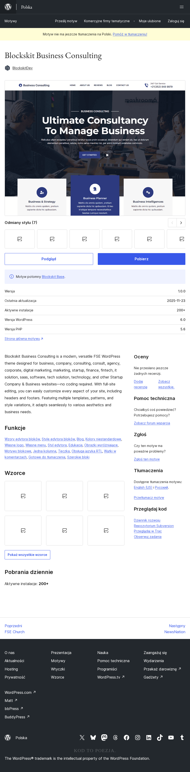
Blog (80, 439)
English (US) (143, 487)
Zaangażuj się (155, 652)
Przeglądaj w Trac (148, 531)
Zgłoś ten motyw (147, 459)
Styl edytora (57, 445)
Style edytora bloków (58, 439)
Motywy (11, 21)
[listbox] (64, 513)
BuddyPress (17, 717)
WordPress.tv (111, 677)
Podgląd (48, 259)
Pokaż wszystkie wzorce (27, 555)
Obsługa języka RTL (87, 451)
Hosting (11, 669)
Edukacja (75, 445)
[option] (23, 496)
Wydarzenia (154, 660)
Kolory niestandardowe (103, 439)
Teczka (64, 451)
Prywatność (15, 677)
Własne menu (35, 445)
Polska (21, 737)
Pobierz (142, 259)
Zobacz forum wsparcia (152, 423)
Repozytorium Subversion (154, 526)
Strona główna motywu (22, 339)
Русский (161, 487)
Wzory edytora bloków (22, 439)
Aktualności (14, 660)
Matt (11, 700)
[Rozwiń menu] (182, 7)
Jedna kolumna (44, 451)
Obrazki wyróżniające (101, 445)
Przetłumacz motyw (149, 497)
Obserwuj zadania (148, 537)
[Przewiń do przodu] (181, 222)
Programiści (107, 669)
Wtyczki (58, 669)
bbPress (14, 708)
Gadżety (153, 677)
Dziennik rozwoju (147, 520)
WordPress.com (20, 692)
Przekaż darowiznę (162, 669)
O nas (10, 652)
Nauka (102, 652)
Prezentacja (61, 652)
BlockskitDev (23, 68)
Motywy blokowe (18, 451)
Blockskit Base (53, 277)
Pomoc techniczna (113, 660)
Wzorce (57, 677)
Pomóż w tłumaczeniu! (130, 34)
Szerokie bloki (78, 457)
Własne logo (14, 445)
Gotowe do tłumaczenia (46, 457)
